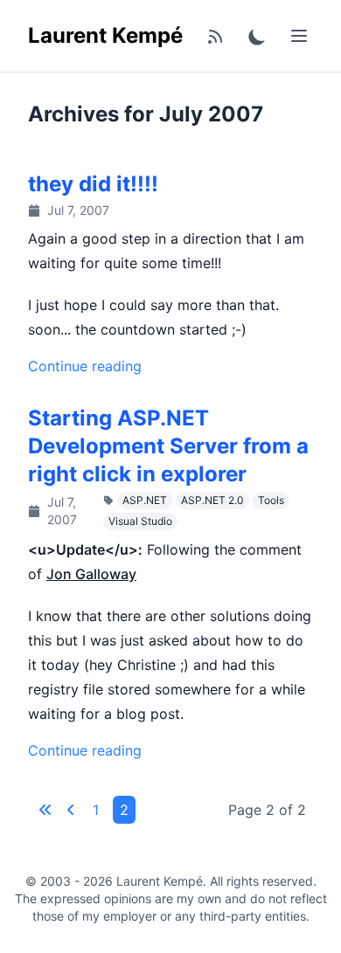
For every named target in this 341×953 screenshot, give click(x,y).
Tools (271, 500)
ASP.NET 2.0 (212, 500)
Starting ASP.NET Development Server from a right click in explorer (168, 446)
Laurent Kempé (105, 35)
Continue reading (85, 366)
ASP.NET (144, 500)
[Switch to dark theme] (257, 36)
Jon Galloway (91, 574)
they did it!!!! (93, 184)
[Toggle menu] (299, 36)
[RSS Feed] (215, 36)
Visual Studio (140, 521)
